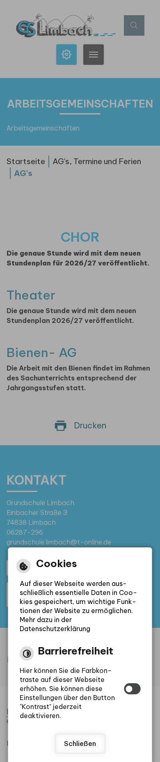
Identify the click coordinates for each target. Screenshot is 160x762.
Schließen (80, 743)
